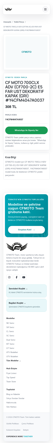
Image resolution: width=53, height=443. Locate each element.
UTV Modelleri (12, 356)
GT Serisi (10, 348)
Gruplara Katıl (26, 229)
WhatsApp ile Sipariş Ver (26, 130)
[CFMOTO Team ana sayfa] (17, 246)
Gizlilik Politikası (12, 424)
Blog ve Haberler (13, 394)
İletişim (26, 430)
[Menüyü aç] (45, 9)
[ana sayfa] (23, 9)
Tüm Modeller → (13, 361)
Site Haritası (11, 407)
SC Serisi (10, 336)
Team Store (11, 382)
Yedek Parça (19, 22)
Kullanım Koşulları (13, 430)
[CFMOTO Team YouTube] (24, 277)
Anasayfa (7, 22)
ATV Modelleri (12, 352)
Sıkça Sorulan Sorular (15, 398)
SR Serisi (10, 327)
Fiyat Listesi (11, 373)
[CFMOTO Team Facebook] (17, 277)
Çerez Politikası (28, 424)
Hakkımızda (11, 403)
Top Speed (10, 377)
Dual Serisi (10, 340)
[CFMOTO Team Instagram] (9, 277)
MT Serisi (10, 344)
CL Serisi (10, 331)
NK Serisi (10, 323)
